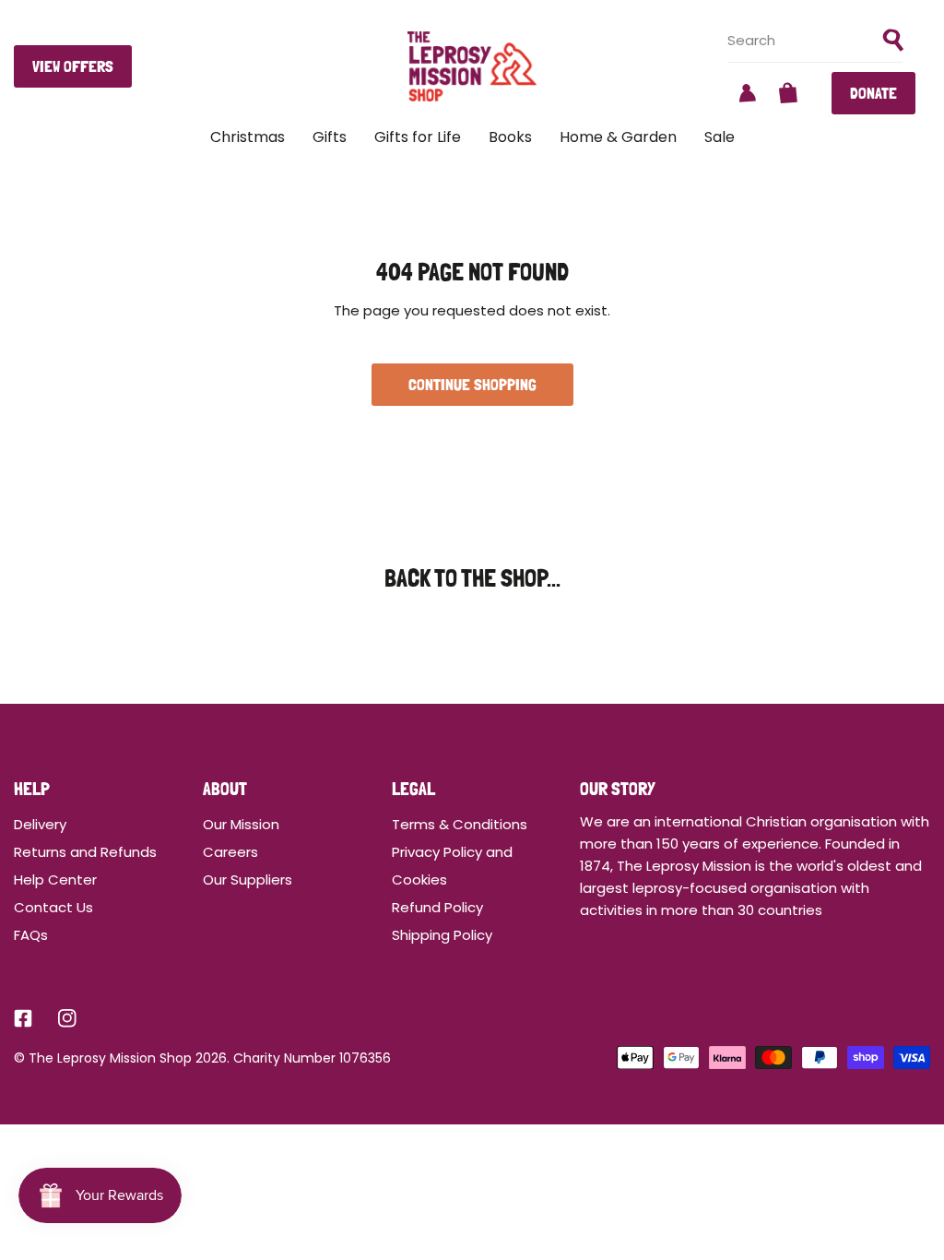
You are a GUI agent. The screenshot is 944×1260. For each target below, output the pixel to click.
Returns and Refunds (85, 852)
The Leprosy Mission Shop (110, 1058)
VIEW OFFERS (72, 66)
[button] (788, 93)
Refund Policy (437, 907)
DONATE (873, 92)
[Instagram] (67, 1018)
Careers (230, 852)
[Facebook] (23, 1018)
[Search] (893, 40)
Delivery (40, 824)
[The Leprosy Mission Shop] (472, 66)
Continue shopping (472, 384)
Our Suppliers (247, 879)
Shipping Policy (442, 935)
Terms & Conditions (459, 824)
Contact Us (53, 907)
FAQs (31, 935)
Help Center (55, 879)
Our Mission (241, 824)
